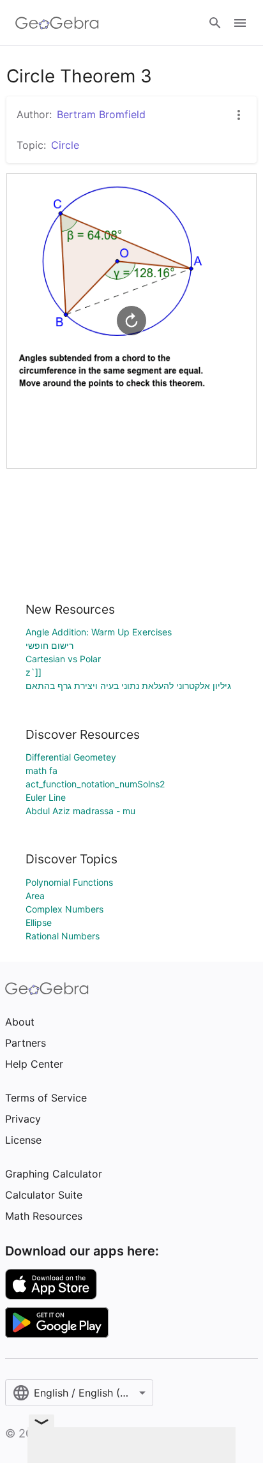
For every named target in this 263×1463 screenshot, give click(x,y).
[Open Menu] (240, 23)
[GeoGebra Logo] (57, 23)
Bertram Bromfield (101, 114)
